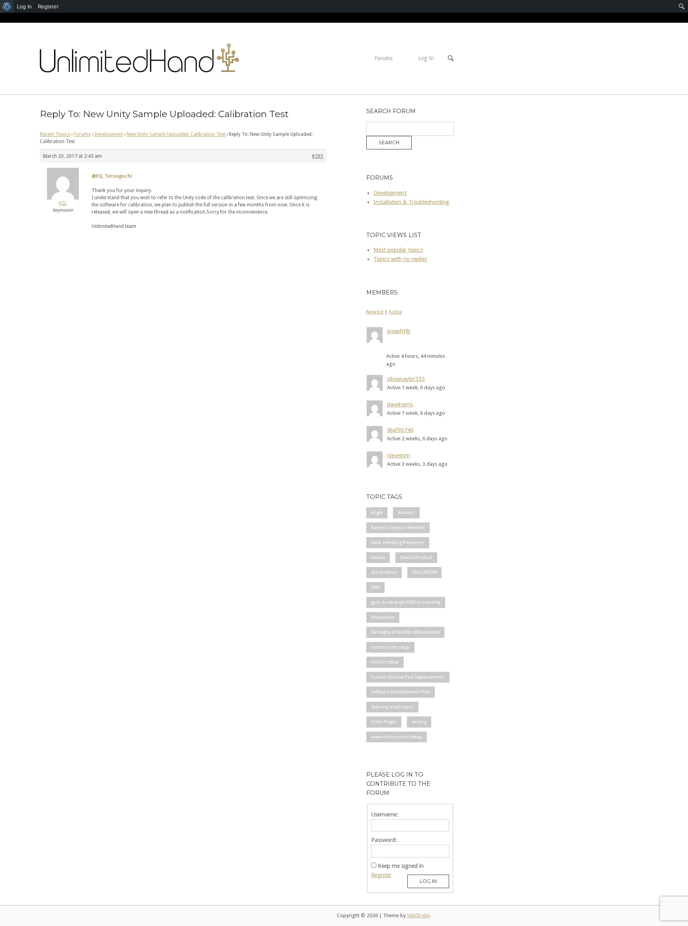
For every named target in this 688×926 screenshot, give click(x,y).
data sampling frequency (397, 542)
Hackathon (383, 617)
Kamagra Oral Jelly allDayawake (405, 632)
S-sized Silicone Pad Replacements (408, 677)
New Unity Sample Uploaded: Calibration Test (176, 134)
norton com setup (390, 647)
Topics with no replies (400, 259)
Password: (384, 840)
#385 (317, 156)
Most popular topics (398, 250)
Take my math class (392, 707)
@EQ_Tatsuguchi (112, 176)
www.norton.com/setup (396, 737)
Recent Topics (55, 134)
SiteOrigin (418, 915)
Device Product (416, 557)
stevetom (398, 455)
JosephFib (398, 331)
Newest (374, 312)
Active (395, 312)
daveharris (400, 404)
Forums (384, 58)
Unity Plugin (384, 721)
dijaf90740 (400, 430)
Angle (377, 512)
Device (378, 557)
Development (108, 134)
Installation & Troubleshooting (411, 202)
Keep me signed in (401, 866)
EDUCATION (424, 572)
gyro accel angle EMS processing (405, 602)
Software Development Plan (400, 691)
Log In (426, 58)
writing (419, 721)
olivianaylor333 (406, 379)
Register (381, 875)
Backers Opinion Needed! (398, 527)
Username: (384, 814)
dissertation (384, 572)
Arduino (406, 512)
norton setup (385, 662)
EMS (375, 587)
